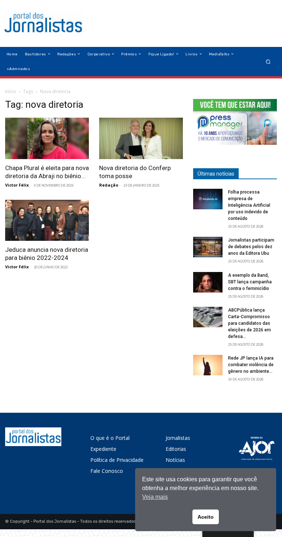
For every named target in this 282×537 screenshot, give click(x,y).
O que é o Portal (110, 437)
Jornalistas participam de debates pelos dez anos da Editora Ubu (251, 247)
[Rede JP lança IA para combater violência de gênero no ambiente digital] (208, 365)
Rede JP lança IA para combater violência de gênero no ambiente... (251, 365)
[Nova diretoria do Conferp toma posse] (141, 138)
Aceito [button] (206, 517)
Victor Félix (17, 185)
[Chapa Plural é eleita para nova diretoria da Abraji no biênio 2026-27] (47, 138)
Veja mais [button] (155, 497)
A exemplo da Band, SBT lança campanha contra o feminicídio (250, 282)
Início (10, 91)
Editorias (176, 448)
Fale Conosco (106, 470)
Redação (108, 185)
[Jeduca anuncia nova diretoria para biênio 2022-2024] (47, 220)
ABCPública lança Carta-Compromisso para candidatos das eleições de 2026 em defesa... (249, 323)
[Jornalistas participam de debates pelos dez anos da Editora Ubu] (208, 247)
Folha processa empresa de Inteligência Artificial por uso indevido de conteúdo (249, 205)
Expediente (103, 448)
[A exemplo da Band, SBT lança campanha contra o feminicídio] (208, 282)
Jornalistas (178, 437)
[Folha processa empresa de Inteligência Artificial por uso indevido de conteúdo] (208, 199)
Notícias (175, 459)
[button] (268, 61)
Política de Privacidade (117, 459)
